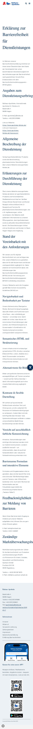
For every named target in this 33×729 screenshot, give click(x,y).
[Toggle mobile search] (26, 3)
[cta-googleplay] (16, 714)
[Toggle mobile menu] (29, 3)
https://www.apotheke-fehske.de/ (14, 125)
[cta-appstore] (16, 695)
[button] (3, 726)
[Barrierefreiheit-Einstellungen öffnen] (30, 367)
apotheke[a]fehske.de (13, 605)
